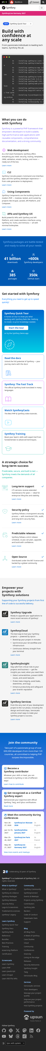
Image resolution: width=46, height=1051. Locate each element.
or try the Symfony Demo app (16, 333)
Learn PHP (6, 968)
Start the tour (16, 327)
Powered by (29, 1011)
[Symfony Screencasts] (24, 1036)
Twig (26, 972)
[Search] (43, 2)
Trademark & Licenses (11, 911)
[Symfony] (19, 7)
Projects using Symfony (33, 900)
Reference (6, 935)
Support (27, 922)
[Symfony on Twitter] (18, 1030)
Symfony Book (7, 932)
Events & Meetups (31, 896)
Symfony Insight (30, 968)
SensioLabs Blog (30, 975)
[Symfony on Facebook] (38, 1030)
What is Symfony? (9, 885)
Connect (36, 2)
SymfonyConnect (31, 893)
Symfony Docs (7, 928)
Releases (27, 961)
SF (3, 2)
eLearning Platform (10, 950)
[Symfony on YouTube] (4, 1036)
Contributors (29, 904)
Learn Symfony (8, 921)
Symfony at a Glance (10, 893)
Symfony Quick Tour (10, 925)
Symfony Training (15, 433)
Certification (7, 954)
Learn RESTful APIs (9, 978)
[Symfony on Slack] (11, 1030)
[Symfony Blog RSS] (31, 1036)
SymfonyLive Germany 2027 (14, 13)
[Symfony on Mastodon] (24, 1030)
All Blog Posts (29, 932)
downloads (12, 262)
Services (27, 982)
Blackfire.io (18, 2)
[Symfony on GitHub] (4, 1030)
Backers (27, 911)
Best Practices (7, 943)
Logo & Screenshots (10, 907)
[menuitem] (12, 889)
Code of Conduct (31, 914)
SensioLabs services (32, 986)
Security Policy (8, 904)
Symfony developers (33, 262)
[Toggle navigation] (41, 8)
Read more (8, 806)
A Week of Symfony (31, 935)
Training (5, 946)
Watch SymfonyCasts (17, 410)
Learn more (6, 165)
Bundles (5, 939)
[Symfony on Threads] (18, 1036)
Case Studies (29, 939)
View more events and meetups (17, 852)
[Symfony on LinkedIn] (31, 1030)
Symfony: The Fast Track (19, 384)
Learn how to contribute (14, 784)
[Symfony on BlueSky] (11, 1036)
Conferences (29, 950)
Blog (26, 928)
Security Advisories (31, 965)
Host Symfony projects (33, 1005)
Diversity (27, 954)
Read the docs (13, 358)
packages (12, 278)
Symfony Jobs (29, 907)
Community (29, 885)
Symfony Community (32, 889)
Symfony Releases (9, 900)
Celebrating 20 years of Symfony (22, 871)
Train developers (31, 989)
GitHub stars (33, 278)
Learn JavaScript (8, 971)
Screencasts (7, 960)
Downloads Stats (31, 918)
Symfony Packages (9, 896)
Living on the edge (31, 957)
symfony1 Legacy (9, 914)
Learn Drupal (7, 975)
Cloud (26, 943)
